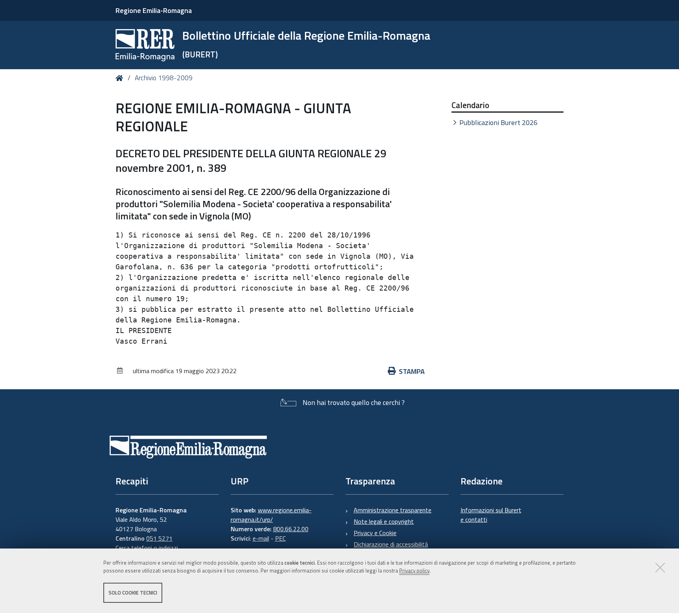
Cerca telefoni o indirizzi (147, 547)
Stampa (412, 371)
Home (121, 78)
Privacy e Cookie (375, 533)
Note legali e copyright (384, 521)
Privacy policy (414, 571)
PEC (280, 538)
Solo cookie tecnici (132, 592)
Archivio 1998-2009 (164, 78)
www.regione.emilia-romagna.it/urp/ (271, 514)
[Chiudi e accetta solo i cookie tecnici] (660, 567)
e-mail (261, 538)
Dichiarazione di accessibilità (391, 544)
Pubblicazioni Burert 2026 (498, 122)
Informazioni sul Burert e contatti (491, 514)
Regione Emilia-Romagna (154, 10)
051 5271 (159, 538)
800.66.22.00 (290, 529)
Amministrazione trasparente (392, 510)
